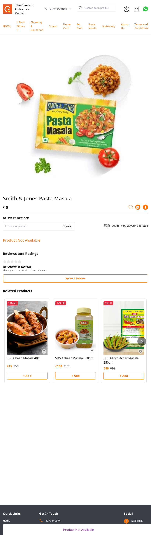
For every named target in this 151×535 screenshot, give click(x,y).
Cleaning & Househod (37, 26)
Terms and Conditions (141, 26)
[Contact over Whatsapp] (145, 8)
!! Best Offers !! (21, 26)
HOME (7, 26)
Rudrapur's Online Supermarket (23, 13)
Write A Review (75, 278)
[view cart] (136, 9)
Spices (53, 26)
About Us (125, 26)
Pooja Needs (92, 26)
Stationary (108, 26)
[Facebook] (145, 207)
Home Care (67, 26)
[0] (136, 9)
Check (67, 226)
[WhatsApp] (137, 207)
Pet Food (79, 26)
